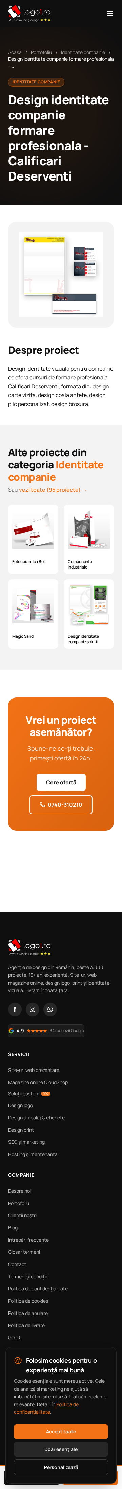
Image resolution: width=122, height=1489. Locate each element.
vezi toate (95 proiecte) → (53, 490)
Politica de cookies (28, 1301)
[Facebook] (15, 1009)
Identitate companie (83, 52)
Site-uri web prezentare (33, 1070)
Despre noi (19, 1191)
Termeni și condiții (27, 1276)
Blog (13, 1227)
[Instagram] (32, 1009)
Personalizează (61, 1467)
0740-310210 (65, 804)
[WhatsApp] (50, 1009)
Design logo (20, 1105)
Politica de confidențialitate (38, 1288)
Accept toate (61, 1431)
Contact (17, 1264)
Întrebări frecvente (28, 1239)
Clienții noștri (22, 1215)
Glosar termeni (24, 1252)
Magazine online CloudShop (38, 1082)
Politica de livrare (26, 1325)
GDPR (14, 1337)
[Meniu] (110, 13)
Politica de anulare (28, 1313)
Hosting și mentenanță (33, 1154)
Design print (21, 1130)
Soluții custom (28, 1093)
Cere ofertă (61, 782)
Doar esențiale (61, 1449)
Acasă (15, 52)
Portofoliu (41, 52)
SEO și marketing (26, 1142)
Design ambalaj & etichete (36, 1117)
